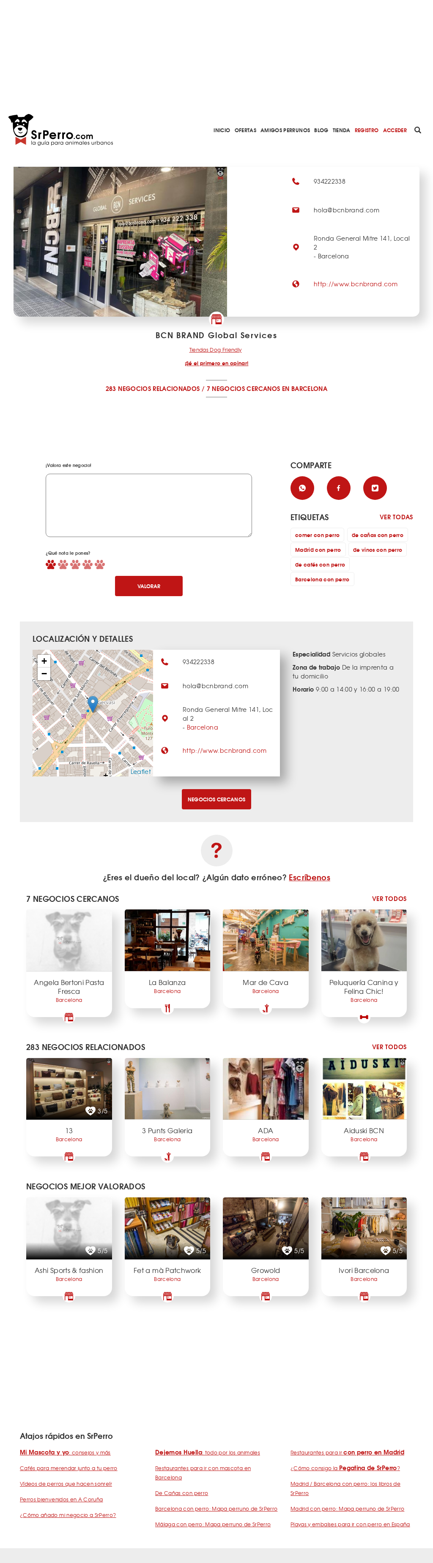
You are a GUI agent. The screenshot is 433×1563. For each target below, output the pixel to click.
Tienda (342, 130)
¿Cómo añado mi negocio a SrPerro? (68, 1515)
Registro (367, 130)
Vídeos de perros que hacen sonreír (66, 1483)
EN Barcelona (304, 388)
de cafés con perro (320, 564)
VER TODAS (396, 517)
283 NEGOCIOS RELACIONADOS (153, 388)
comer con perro (317, 535)
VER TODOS (389, 898)
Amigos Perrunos (285, 130)
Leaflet (141, 771)
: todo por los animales (207, 1452)
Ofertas (245, 130)
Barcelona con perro (322, 579)
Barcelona (202, 727)
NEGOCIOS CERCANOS (217, 799)
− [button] (44, 673)
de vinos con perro (377, 549)
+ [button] (44, 661)
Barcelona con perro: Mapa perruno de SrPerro (216, 1508)
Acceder (395, 130)
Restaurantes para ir (347, 1452)
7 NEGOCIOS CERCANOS (243, 388)
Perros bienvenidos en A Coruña (61, 1499)
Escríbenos (309, 877)
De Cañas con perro (181, 1493)
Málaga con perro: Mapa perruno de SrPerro (213, 1524)
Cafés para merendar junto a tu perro (69, 1468)
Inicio (222, 130)
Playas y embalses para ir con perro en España (350, 1524)
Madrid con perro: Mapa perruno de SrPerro (347, 1508)
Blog (321, 130)
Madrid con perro (318, 549)
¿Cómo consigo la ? (345, 1468)
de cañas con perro (377, 535)
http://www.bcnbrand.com (355, 283)
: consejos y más (65, 1452)
